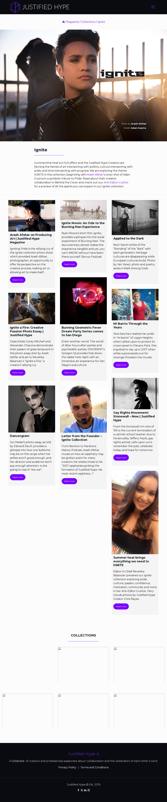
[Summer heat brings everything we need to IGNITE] (135, 512)
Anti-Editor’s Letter (116, 182)
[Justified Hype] (40, 7)
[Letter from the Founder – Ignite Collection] (83, 409)
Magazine (72, 21)
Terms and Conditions (94, 767)
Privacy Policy (67, 767)
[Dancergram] (31, 409)
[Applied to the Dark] (135, 217)
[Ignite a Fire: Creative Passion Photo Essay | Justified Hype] (31, 308)
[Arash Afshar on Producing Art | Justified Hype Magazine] (31, 215)
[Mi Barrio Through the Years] (135, 304)
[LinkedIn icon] (85, 790)
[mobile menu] (153, 7)
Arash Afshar (95, 174)
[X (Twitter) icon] (82, 790)
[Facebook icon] (78, 790)
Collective (18, 761)
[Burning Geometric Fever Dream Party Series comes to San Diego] (83, 300)
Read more (18, 280)
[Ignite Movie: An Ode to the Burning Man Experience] (83, 210)
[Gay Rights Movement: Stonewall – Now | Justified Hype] (135, 393)
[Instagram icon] (88, 790)
